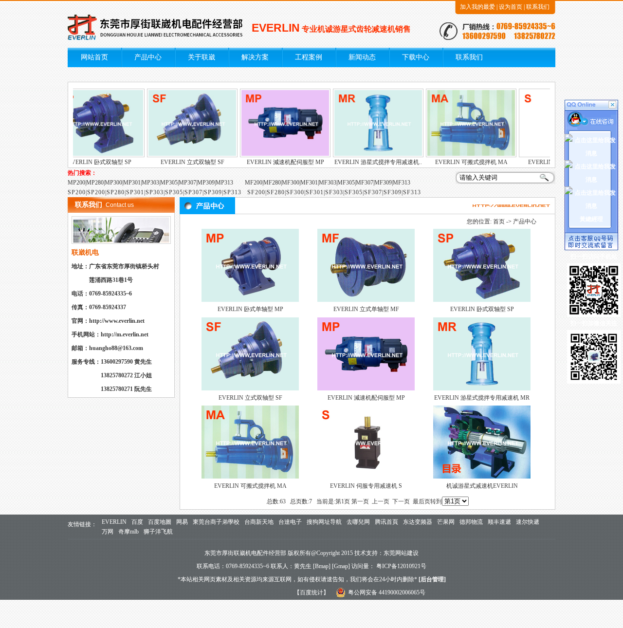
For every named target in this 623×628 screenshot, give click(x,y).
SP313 (232, 192)
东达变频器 (417, 521)
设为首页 (510, 6)
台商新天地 (259, 521)
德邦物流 (471, 521)
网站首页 (94, 57)
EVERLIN (114, 521)
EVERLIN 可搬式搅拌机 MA (459, 162)
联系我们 (538, 6)
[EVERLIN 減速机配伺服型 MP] (273, 155)
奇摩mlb (128, 531)
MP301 (132, 182)
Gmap (341, 566)
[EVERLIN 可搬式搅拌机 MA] (459, 155)
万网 (107, 531)
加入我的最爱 (477, 6)
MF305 (346, 182)
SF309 (393, 192)
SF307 (373, 192)
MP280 (95, 182)
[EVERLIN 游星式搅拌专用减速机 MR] (366, 155)
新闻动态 (362, 57)
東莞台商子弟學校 (216, 521)
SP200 (77, 192)
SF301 (315, 192)
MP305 (169, 182)
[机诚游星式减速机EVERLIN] (482, 476)
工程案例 (308, 57)
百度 (137, 521)
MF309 (383, 182)
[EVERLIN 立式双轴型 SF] (180, 155)
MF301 (309, 182)
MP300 (113, 182)
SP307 (193, 192)
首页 (499, 221)
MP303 (150, 182)
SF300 (295, 192)
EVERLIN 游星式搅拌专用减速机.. (366, 162)
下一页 (401, 501)
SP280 (116, 192)
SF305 (354, 192)
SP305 (174, 192)
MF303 (327, 182)
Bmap (322, 566)
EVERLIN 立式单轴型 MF (366, 309)
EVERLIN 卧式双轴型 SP (87, 162)
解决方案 (255, 57)
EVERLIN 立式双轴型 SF (180, 162)
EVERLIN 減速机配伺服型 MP (273, 162)
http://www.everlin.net (117, 320)
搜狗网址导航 (324, 521)
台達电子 (290, 521)
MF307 (364, 182)
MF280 (272, 182)
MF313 (401, 182)
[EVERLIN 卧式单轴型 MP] (250, 299)
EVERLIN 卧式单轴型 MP (250, 309)
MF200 (253, 182)
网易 (182, 521)
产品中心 (148, 57)
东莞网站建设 (401, 553)
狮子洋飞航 (158, 531)
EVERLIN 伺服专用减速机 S (366, 485)
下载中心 (415, 57)
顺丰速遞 (499, 521)
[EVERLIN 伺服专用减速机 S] (366, 476)
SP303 (155, 192)
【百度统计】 (311, 592)
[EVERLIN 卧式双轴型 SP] (87, 155)
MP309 (206, 182)
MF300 (290, 182)
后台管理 (432, 579)
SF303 (334, 192)
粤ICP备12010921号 (401, 566)
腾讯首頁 (386, 521)
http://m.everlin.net (124, 334)
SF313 (412, 192)
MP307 (187, 182)
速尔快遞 (527, 521)
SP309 (213, 192)
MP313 (224, 182)
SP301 (135, 192)
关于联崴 (201, 57)
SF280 (276, 192)
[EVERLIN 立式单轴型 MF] (366, 299)
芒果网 (446, 521)
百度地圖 (159, 521)
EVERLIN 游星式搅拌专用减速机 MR (482, 397)
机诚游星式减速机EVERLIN (482, 485)
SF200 (256, 192)
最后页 (421, 501)
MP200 (76, 182)
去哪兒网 (358, 521)
